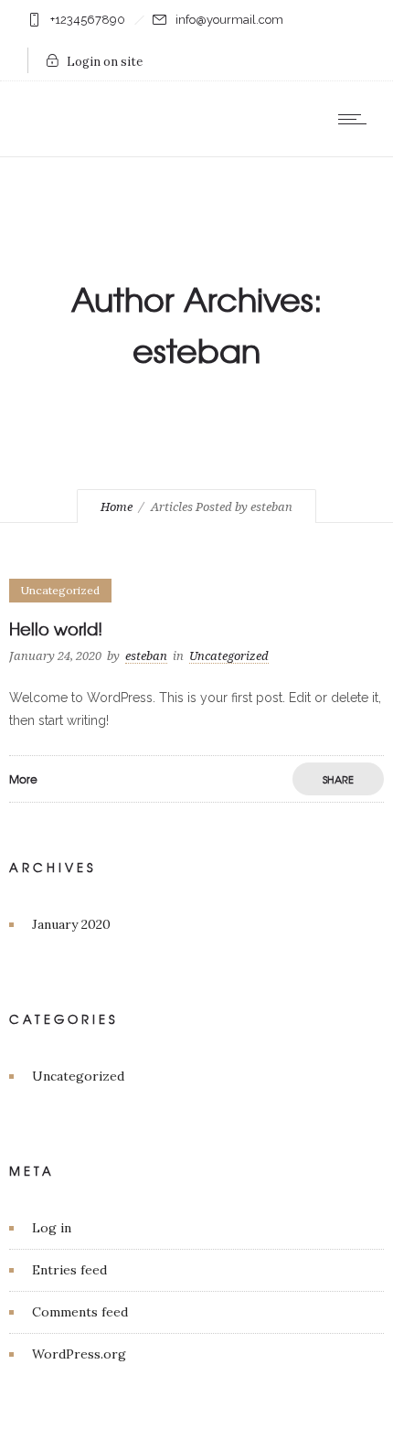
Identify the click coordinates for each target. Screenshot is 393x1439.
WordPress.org (79, 1354)
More (23, 779)
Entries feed (69, 1270)
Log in (51, 1228)
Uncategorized (78, 1076)
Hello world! (55, 628)
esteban (146, 656)
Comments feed (80, 1312)
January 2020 (71, 924)
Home (117, 507)
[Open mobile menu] (356, 119)
